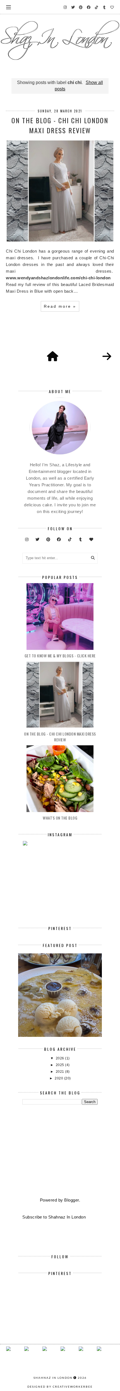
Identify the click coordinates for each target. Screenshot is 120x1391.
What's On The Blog (60, 818)
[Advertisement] (60, 1151)
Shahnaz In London (53, 1377)
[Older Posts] (107, 357)
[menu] (8, 7)
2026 (60, 1058)
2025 (60, 1065)
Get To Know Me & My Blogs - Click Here (60, 655)
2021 (60, 1072)
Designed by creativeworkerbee (60, 1386)
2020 (59, 1078)
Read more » (60, 306)
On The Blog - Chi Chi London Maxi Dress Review (59, 125)
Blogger (71, 1200)
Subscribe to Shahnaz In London (54, 1217)
